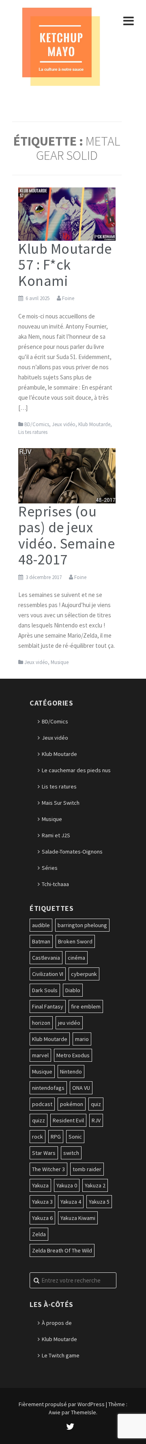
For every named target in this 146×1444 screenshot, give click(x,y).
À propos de (57, 1322)
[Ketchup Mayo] (60, 46)
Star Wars (44, 1153)
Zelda (39, 1234)
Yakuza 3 (42, 1201)
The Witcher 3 (48, 1169)
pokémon (71, 1104)
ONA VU (81, 1087)
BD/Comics (36, 424)
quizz (38, 1120)
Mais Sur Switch (60, 802)
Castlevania (46, 957)
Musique (60, 662)
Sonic (75, 1136)
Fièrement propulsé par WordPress (62, 1404)
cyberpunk (84, 974)
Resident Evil (68, 1120)
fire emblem (86, 1006)
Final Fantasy (47, 1006)
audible (41, 925)
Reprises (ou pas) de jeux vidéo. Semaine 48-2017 (66, 535)
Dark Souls (45, 990)
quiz (96, 1104)
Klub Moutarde (94, 424)
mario (82, 1039)
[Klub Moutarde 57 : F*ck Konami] (67, 213)
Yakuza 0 (66, 1185)
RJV (96, 1120)
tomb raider (87, 1169)
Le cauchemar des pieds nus (76, 770)
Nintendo (71, 1071)
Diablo (72, 990)
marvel (40, 1055)
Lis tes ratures (32, 432)
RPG (56, 1136)
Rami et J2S (56, 835)
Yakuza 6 (42, 1218)
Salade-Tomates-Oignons (72, 851)
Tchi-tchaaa (55, 884)
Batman (41, 941)
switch (71, 1153)
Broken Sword (75, 941)
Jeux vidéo (63, 424)
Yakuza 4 (70, 1201)
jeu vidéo (69, 1022)
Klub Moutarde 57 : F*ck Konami (65, 265)
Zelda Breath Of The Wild (62, 1250)
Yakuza (40, 1185)
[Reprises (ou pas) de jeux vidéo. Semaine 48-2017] (67, 475)
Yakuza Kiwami (77, 1218)
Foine (68, 298)
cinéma (76, 957)
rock (37, 1136)
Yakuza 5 (99, 1201)
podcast (42, 1104)
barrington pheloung (82, 925)
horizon (41, 1022)
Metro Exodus (73, 1055)
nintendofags (48, 1087)
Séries (50, 867)
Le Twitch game (60, 1355)
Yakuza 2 (95, 1185)
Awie (54, 1412)
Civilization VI (47, 974)
